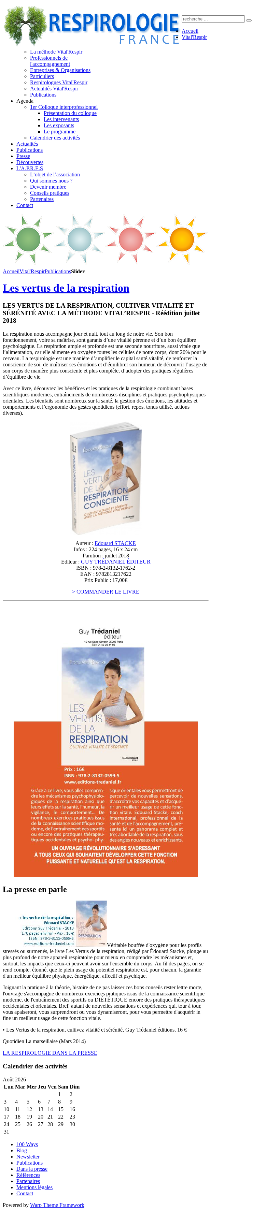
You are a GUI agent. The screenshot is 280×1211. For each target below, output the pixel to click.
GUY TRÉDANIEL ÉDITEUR (116, 562)
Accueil (11, 271)
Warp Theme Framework (57, 1205)
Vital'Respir (32, 271)
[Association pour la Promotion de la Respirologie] (92, 45)
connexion (194, 7)
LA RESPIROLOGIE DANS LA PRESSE (50, 1053)
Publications (58, 271)
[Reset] (249, 20)
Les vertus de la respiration (66, 288)
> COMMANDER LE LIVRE (105, 592)
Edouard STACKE (115, 543)
